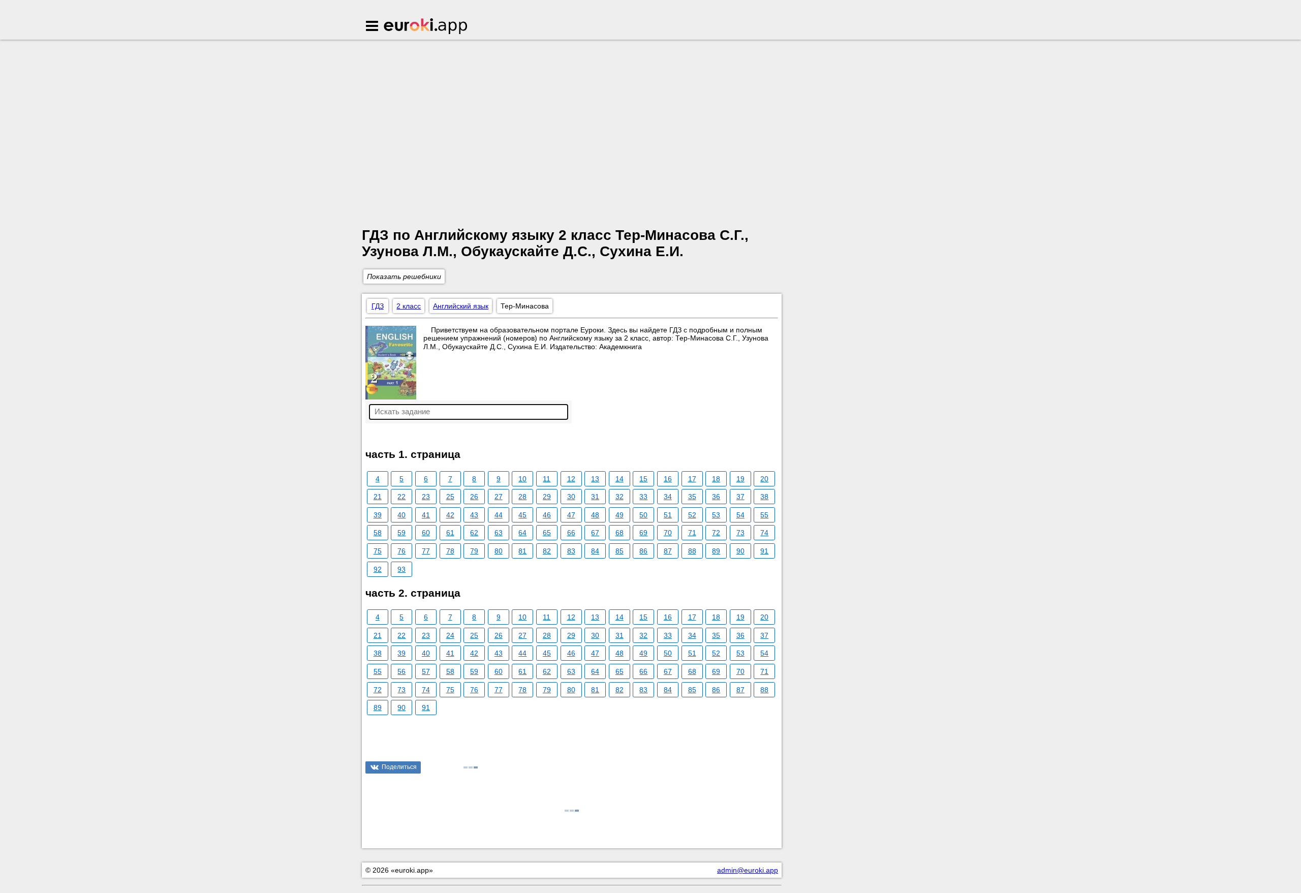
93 (401, 569)
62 (474, 533)
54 (740, 515)
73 (740, 533)
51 (668, 515)
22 (401, 496)
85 (619, 551)
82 (547, 551)
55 (764, 515)
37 (740, 496)
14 (619, 479)
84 (595, 551)
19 (740, 479)
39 (378, 515)
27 (498, 496)
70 (668, 533)
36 (716, 496)
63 (498, 533)
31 (595, 496)
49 (619, 515)
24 (450, 635)
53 (716, 515)
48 (595, 515)
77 (426, 551)
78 (450, 551)
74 (764, 533)
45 (522, 515)
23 (426, 496)
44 (498, 515)
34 (668, 496)
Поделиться (399, 767)
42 (450, 515)
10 (522, 479)
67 (595, 533)
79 (474, 551)
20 (764, 479)
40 (401, 515)
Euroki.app (426, 27)
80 (498, 551)
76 (401, 551)
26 (474, 496)
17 (692, 479)
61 (450, 533)
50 (643, 515)
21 (378, 496)
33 (643, 496)
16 (668, 479)
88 (692, 551)
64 (522, 533)
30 (571, 496)
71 (692, 533)
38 (764, 496)
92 (378, 569)
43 (474, 515)
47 (571, 515)
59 (401, 533)
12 (571, 479)
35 (692, 496)
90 (740, 551)
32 (619, 496)
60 (426, 533)
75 (378, 551)
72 (716, 533)
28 (522, 496)
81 (522, 551)
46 (547, 515)
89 (716, 551)
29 (547, 496)
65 (547, 533)
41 (426, 515)
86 (643, 551)
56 (401, 671)
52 (692, 515)
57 (426, 671)
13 (595, 479)
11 (546, 479)
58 (378, 533)
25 (450, 496)
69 (643, 533)
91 (764, 551)
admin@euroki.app (747, 870)
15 (643, 479)
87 (668, 551)
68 (619, 533)
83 (571, 551)
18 (716, 479)
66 (571, 533)
